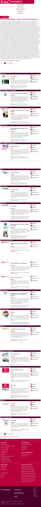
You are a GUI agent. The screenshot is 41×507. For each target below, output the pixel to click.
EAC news (3, 474)
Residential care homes (26, 454)
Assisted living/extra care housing (7, 446)
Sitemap (34, 491)
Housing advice (4, 466)
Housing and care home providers (7, 456)
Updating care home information (27, 471)
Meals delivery (24, 447)
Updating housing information (27, 466)
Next (11, 63)
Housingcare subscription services (28, 474)
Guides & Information (20, 9)
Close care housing (4, 449)
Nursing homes (24, 455)
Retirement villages (5, 447)
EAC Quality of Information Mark (27, 469)
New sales (3, 454)
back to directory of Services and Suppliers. (10, 436)
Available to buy (4, 452)
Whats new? (20, 13)
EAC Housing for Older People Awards (28, 476)
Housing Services (20, 6)
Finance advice (4, 469)
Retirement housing (5, 444)
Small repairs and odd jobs (26, 444)
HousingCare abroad (5, 457)
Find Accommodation (20, 4)
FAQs (2, 477)
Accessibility (35, 487)
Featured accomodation (5, 459)
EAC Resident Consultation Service (28, 478)
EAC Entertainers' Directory (26, 481)
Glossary (2, 476)
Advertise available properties (27, 468)
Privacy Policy (35, 495)
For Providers (20, 11)
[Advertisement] (20, 69)
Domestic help (24, 446)
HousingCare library (5, 472)
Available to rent (4, 451)
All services (23, 449)
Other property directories (6, 461)
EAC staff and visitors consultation (28, 479)
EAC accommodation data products (28, 473)
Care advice (3, 468)
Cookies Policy (35, 496)
